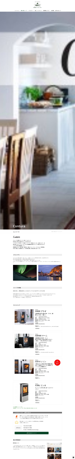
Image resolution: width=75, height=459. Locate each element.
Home (52, 231)
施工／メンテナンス (38, 10)
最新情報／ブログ (46, 10)
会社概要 (52, 10)
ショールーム (17, 10)
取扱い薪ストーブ (24, 10)
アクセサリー (31, 10)
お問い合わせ (57, 10)
